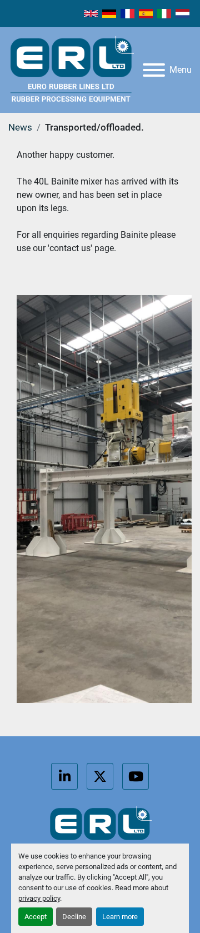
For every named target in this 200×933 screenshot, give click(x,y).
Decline (74, 916)
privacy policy (39, 898)
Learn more (120, 916)
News (20, 127)
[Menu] (154, 70)
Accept (35, 916)
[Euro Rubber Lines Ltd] (99, 833)
